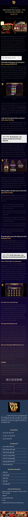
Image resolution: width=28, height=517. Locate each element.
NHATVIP (18, 365)
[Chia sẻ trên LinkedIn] (20, 379)
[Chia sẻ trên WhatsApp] (7, 379)
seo (21, 18)
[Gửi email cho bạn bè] (15, 379)
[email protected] (10, 500)
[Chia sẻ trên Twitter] (12, 379)
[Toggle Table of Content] (18, 58)
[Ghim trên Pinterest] (18, 379)
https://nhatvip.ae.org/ (13, 495)
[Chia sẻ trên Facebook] (10, 379)
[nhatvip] (14, 2)
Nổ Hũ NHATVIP (13, 7)
